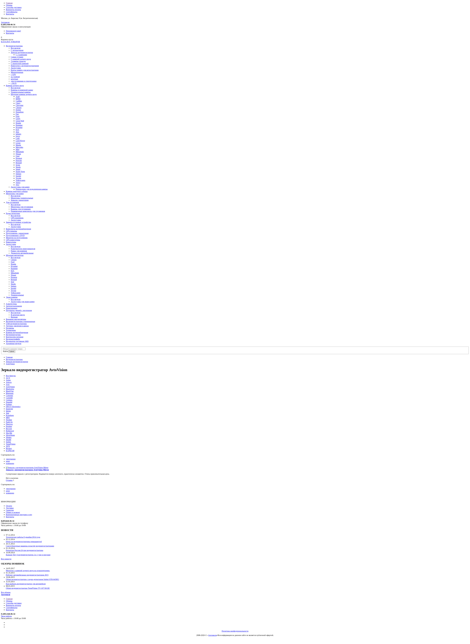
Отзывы (9, 480)
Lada (18, 138)
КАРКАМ (10, 451)
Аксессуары (16, 68)
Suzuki (18, 176)
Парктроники (11, 308)
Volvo (18, 183)
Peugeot (19, 158)
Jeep (17, 132)
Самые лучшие (17, 57)
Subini (8, 442)
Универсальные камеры (21, 92)
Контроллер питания (14, 337)
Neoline (9, 420)
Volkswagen (20, 180)
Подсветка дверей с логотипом (19, 310)
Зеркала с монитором (20, 200)
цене (8, 461)
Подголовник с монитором (17, 233)
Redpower (10, 431)
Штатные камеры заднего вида (24, 94)
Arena (8, 380)
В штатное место (18, 315)
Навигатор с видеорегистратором (25, 66)
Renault (19, 163)
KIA (17, 130)
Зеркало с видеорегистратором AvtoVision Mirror (27, 470)
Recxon (9, 429)
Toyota (18, 178)
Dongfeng (20, 112)
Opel (17, 156)
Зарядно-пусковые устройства (18, 222)
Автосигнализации (14, 306)
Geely (18, 119)
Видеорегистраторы (14, 46)
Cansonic (9, 396)
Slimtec (9, 437)
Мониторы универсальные (22, 198)
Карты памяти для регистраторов (25, 70)
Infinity (18, 134)
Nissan (18, 154)
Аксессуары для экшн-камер (23, 302)
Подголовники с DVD (15, 235)
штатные (14, 79)
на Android (15, 77)
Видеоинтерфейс (13, 339)
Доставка (10, 508)
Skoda (18, 167)
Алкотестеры (11, 304)
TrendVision (10, 444)
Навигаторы (11, 242)
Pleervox (9, 424)
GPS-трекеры (11, 231)
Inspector (9, 409)
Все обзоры (6, 592)
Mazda (18, 145)
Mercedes (19, 147)
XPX (8, 446)
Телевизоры (11, 330)
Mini (17, 149)
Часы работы (6, 616)
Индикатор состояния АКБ (17, 341)
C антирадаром (17, 50)
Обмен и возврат (13, 512)
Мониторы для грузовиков (22, 207)
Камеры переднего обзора (17, 191)
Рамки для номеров (19, 251)
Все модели (15, 48)
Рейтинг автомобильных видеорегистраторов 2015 (27, 575)
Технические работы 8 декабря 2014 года (23, 537)
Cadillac (19, 101)
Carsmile (9, 398)
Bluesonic (10, 393)
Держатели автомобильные (22, 253)
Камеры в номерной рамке (22, 90)
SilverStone (10, 435)
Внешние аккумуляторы (16, 319)
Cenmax (9, 400)
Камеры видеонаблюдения (17, 332)
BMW (18, 99)
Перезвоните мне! (13, 31)
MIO (8, 418)
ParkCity (9, 422)
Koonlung (10, 415)
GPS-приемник (17, 218)
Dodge (18, 110)
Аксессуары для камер (20, 187)
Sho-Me (9, 433)
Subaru (18, 174)
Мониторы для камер (15, 194)
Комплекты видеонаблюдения (18, 229)
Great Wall (20, 121)
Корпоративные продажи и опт (19, 515)
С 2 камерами (21, 55)
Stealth (8, 440)
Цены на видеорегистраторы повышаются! (24, 542)
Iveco (18, 136)
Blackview (10, 389)
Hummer (19, 125)
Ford (17, 116)
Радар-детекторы (13, 213)
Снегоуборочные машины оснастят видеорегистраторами (30, 546)
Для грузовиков (12, 202)
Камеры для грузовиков (21, 209)
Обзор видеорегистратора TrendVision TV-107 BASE (28, 588)
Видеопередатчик (13, 335)
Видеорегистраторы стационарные (20, 321)
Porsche (19, 160)
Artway (9, 382)
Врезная (14, 317)
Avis (7, 384)
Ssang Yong (20, 171)
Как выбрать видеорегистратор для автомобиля (26, 584)
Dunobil (9, 402)
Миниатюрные (17, 72)
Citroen (18, 108)
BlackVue (10, 391)
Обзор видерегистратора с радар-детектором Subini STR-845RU (32, 579)
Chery (18, 103)
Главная (9, 3)
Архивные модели (13, 343)
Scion (18, 165)
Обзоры (9, 5)
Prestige (9, 426)
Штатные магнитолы (15, 255)
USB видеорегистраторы (16, 324)
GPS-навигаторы (13, 240)
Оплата (9, 506)
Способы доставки (14, 7)
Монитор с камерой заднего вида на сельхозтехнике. (28, 571)
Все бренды (11, 376)
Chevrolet (19, 105)
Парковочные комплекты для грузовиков (28, 211)
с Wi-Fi (14, 83)
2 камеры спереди (18, 61)
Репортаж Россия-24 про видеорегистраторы (24, 550)
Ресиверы (10, 328)
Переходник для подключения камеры (32, 189)
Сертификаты (11, 12)
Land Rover (20, 141)
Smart (18, 169)
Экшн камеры (12, 297)
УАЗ (17, 185)
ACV (8, 378)
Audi (18, 97)
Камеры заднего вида (15, 86)
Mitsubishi (20, 152)
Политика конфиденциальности (235, 631)
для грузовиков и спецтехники (23, 81)
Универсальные (17, 295)
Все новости (6, 559)
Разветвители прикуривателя (23, 249)
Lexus (18, 143)
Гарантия (10, 510)
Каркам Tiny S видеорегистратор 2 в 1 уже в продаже (28, 555)
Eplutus (9, 404)
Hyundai (19, 127)
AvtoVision (10, 364)
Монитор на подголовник (17, 238)
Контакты (10, 14)
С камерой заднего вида (21, 59)
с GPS (13, 74)
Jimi (7, 413)
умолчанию (11, 459)
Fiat (17, 114)
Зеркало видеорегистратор (22, 52)
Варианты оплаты (13, 10)
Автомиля (5, 22)
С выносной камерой (20, 63)
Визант (9, 448)
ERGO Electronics (13, 407)
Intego (8, 411)
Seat (12, 282)
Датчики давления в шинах (17, 326)
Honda (18, 123)
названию (10, 463)
